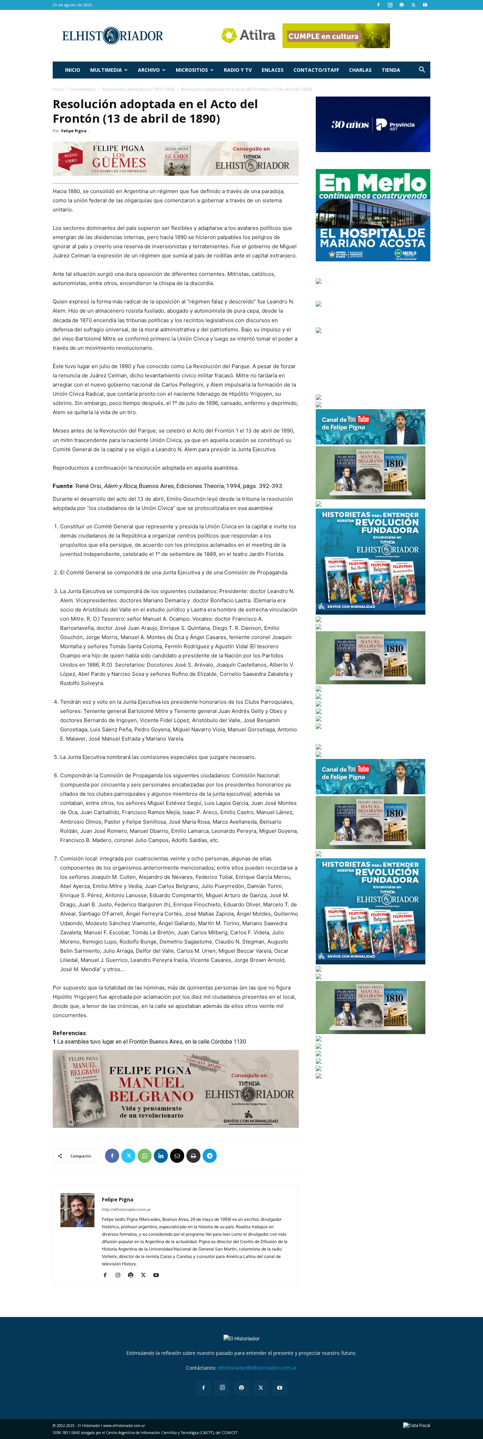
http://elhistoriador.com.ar (126, 1209)
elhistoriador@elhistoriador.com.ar (257, 1367)
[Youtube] (425, 5)
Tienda (391, 69)
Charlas (360, 69)
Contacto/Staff (316, 69)
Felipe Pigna (74, 130)
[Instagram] (390, 5)
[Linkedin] (161, 1156)
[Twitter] (413, 5)
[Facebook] (378, 5)
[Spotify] (401, 5)
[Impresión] (193, 1156)
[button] (421, 70)
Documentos (83, 89)
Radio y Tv (238, 69)
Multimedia (106, 69)
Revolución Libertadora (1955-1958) (138, 89)
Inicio (72, 69)
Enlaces (273, 69)
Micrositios (192, 69)
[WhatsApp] (145, 1156)
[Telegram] (210, 1156)
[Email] (177, 1156)
